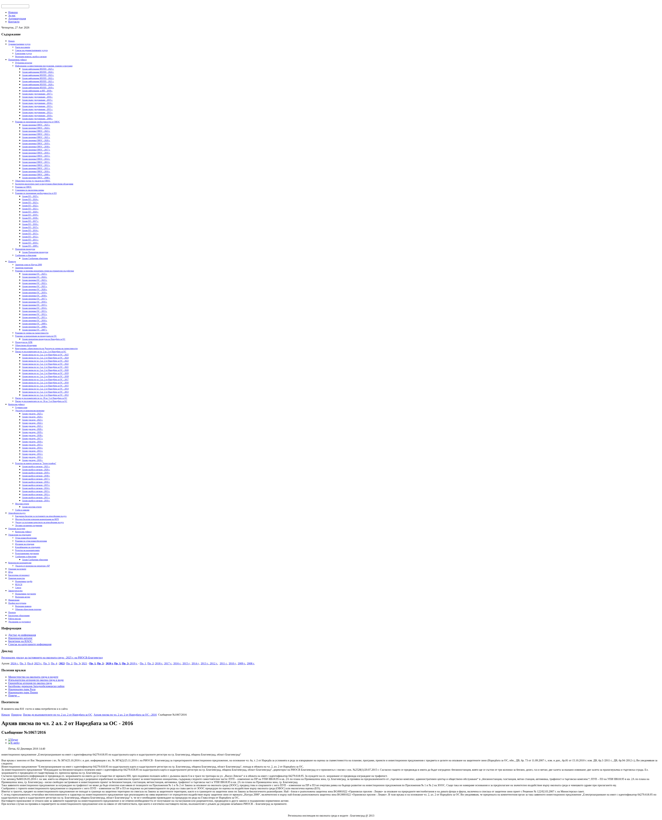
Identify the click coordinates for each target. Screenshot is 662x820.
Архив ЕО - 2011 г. (30, 240)
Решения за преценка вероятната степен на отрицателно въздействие (44, 271)
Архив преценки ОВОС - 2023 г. (36, 131)
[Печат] (13, 739)
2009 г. (241, 663)
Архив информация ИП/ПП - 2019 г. (38, 87)
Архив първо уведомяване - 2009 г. (37, 118)
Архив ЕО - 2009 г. (30, 246)
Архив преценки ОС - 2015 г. (34, 305)
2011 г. (223, 663)
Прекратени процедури (25, 249)
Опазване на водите (16, 528)
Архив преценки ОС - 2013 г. (34, 311)
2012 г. (213, 663)
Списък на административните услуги (31, 50)
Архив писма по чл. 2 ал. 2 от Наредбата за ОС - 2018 (45, 376)
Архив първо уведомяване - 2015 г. (37, 100)
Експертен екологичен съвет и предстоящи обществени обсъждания (44, 184)
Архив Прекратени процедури (35, 252)
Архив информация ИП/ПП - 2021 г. (38, 81)
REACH (18, 584)
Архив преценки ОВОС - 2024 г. (36, 128)
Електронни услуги (23, 53)
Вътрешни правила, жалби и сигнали (31, 56)
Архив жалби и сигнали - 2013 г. (36, 491)
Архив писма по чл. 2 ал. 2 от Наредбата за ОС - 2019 (45, 373)
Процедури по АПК (23, 342)
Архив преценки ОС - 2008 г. (34, 327)
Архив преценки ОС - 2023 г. (34, 280)
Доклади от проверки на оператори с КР (32, 566)
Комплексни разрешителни (19, 563)
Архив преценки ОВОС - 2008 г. (36, 177)
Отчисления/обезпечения (26, 538)
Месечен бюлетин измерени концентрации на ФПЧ (37, 519)
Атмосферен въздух (17, 513)
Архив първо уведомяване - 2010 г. (37, 115)
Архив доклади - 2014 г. (32, 448)
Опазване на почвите (17, 569)
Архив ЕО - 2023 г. (30, 202)
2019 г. (133, 663)
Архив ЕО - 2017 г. (30, 221)
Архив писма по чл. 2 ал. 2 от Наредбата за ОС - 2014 (45, 389)
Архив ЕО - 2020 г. (30, 212)
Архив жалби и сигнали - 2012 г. (36, 494)
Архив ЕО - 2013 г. (30, 233)
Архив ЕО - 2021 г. (30, 209)
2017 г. (168, 663)
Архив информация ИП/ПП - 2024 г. (38, 72)
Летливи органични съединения (28, 525)
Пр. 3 (23, 663)
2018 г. (159, 663)
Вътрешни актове (22, 597)
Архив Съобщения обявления (35, 258)
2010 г (232, 663)
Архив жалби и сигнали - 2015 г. (36, 485)
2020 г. (109, 663)
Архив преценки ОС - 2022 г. (34, 283)
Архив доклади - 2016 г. (32, 441)
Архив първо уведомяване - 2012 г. (37, 112)
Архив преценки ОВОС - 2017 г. (36, 150)
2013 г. (204, 663)
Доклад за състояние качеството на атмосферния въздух (39, 522)
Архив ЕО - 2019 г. (30, 215)
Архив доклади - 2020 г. (32, 429)
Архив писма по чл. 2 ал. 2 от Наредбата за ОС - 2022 (45, 364)
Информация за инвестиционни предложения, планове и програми (43, 66)
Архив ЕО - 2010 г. (30, 243)
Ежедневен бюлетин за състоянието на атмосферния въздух (41, 516)
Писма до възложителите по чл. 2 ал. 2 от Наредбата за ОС (40, 351)
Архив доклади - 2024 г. (32, 417)
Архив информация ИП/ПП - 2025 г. (38, 69)
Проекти (12, 612)
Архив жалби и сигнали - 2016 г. (36, 482)
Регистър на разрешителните (27, 550)
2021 (84, 663)
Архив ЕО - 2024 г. (30, 199)
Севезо (18, 587)
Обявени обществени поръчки (28, 609)
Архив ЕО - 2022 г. (30, 205)
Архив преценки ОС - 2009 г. (34, 323)
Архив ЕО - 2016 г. (30, 224)
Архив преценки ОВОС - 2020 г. (36, 140)
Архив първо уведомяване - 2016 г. (37, 97)
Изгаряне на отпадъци (24, 544)
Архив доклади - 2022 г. (32, 423)
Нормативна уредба (23, 581)
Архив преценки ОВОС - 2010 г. (36, 171)
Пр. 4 (54, 663)
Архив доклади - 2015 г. (32, 445)
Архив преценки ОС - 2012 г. (34, 314)
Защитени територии (24, 268)
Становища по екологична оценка (29, 190)
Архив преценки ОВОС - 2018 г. (36, 146)
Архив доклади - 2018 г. (32, 435)
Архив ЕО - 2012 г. (30, 236)
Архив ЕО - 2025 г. (30, 196)
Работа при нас (14, 618)
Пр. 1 (92, 663)
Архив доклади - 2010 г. (32, 460)
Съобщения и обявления (25, 255)
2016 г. (177, 663)
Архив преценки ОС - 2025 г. (34, 274)
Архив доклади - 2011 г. (32, 457)
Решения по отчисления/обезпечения (31, 541)
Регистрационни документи (27, 553)
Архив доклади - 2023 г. (32, 420)
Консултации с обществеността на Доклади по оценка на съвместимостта (46, 348)
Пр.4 (30, 663)
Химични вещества (16, 578)
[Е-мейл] (13, 742)
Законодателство (15, 591)
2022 (62, 663)
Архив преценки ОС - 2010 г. (34, 320)
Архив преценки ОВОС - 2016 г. (36, 153)
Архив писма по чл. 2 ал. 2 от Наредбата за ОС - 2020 (45, 370)
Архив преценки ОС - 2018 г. (34, 295)
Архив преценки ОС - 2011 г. (34, 317)
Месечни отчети (22, 504)
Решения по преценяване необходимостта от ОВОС (37, 122)
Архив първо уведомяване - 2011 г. (37, 109)
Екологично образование (19, 615)
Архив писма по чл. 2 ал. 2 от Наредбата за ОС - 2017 (45, 379)
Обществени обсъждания (26, 345)
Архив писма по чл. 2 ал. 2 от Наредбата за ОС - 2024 (45, 358)
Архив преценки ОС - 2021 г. (34, 286)
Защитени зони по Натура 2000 (28, 264)
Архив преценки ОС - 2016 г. (34, 302)
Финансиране (13, 600)
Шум (10, 572)
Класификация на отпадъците (27, 547)
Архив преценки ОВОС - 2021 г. (36, 137)
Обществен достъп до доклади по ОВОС (32, 181)
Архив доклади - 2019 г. (32, 432)
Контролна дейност (16, 404)
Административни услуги (19, 44)
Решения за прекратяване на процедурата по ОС (36, 336)
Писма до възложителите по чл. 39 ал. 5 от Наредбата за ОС (41, 398)
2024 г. (14, 663)
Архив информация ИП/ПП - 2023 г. (38, 75)
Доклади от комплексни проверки (29, 410)
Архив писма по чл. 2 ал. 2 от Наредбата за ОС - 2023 (45, 361)
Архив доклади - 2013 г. (32, 451)
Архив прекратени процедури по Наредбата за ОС (43, 339)
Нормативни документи (25, 594)
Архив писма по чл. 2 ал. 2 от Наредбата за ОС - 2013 (45, 392)
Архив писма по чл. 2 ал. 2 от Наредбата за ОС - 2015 (45, 386)
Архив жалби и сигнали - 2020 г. (36, 469)
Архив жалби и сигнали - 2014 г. (36, 488)
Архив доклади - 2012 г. (32, 454)
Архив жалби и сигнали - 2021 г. (36, 466)
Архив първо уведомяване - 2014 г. (37, 103)
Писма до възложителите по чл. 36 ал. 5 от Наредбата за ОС (41, 401)
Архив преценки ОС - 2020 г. (34, 289)
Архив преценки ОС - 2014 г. (34, 308)
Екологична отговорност (18, 575)
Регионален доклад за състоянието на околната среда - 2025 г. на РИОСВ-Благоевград (52, 657)
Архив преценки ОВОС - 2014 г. (36, 159)
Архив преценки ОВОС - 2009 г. (36, 174)
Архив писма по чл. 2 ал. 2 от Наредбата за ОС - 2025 (45, 354)
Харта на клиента (22, 47)
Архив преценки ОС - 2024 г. (34, 277)
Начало (11, 41)
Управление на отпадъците (19, 535)
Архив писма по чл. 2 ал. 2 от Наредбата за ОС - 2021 (45, 367)
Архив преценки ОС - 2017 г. (34, 299)
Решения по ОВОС (23, 187)
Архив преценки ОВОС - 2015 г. (36, 156)
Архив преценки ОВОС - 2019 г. (36, 143)
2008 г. (251, 663)
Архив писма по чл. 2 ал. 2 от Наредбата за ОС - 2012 (45, 395)
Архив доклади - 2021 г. (32, 426)
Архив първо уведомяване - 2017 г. (37, 94)
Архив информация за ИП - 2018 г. (37, 91)
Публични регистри (23, 63)
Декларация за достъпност (19, 622)
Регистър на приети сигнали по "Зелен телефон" (35, 463)
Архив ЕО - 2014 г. (30, 230)
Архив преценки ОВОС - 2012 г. (36, 165)
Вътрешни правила (23, 606)
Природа (12, 261)
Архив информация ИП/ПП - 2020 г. (38, 84)
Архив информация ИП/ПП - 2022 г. (38, 78)
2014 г (195, 663)
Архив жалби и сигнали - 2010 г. (36, 500)
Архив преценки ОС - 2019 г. (34, 292)
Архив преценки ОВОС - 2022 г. (36, 134)
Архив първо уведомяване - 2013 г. (37, 106)
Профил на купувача (17, 603)
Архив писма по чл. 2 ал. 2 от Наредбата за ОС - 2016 (45, 382)
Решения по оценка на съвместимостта (31, 333)
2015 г (185, 663)
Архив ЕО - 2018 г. (30, 218)
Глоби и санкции (22, 510)
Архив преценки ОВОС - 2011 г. (36, 168)
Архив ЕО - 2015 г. (30, 227)
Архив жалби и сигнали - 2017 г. (36, 479)
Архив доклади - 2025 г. (32, 414)
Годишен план (21, 407)
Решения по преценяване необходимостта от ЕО (36, 193)
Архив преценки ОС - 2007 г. (34, 330)
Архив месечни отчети (32, 507)
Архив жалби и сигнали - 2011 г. (36, 497)
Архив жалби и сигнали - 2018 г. (36, 476)
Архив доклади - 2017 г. (32, 438)
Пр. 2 (69, 663)
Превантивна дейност (17, 59)
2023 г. (38, 663)
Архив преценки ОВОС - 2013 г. (36, 162)
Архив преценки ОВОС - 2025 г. (36, 125)
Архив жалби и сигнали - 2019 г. (36, 473)
